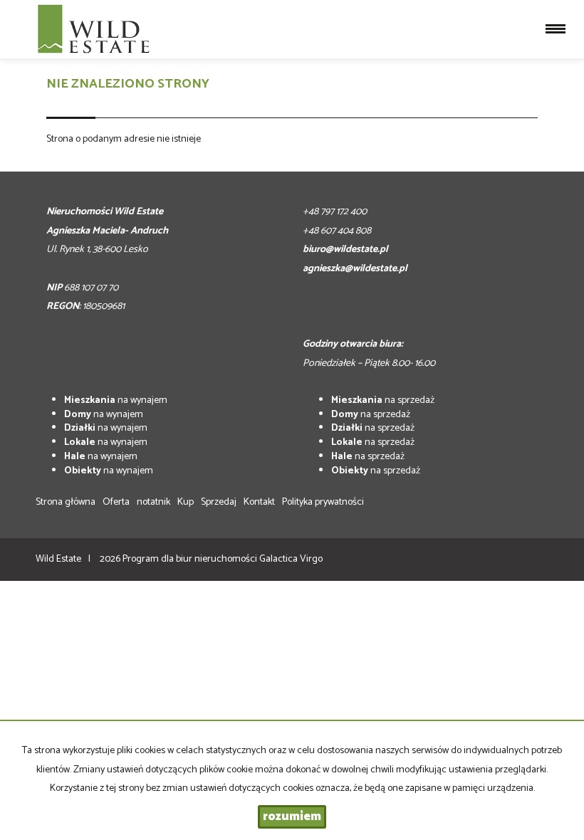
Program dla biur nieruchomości (190, 559)
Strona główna (65, 502)
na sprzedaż (382, 400)
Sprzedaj (218, 502)
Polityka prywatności (323, 502)
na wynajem (115, 400)
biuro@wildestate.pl (345, 249)
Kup (185, 502)
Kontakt (259, 502)
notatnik (153, 502)
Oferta (116, 502)
